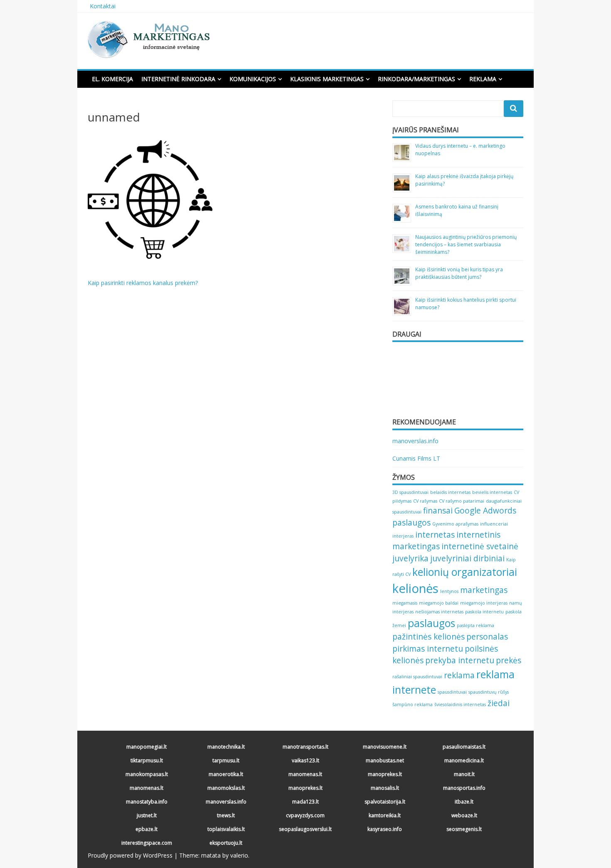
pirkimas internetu (427, 648)
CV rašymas (425, 501)
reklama (459, 675)
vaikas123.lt (305, 760)
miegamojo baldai (438, 603)
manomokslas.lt (226, 787)
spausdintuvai (452, 692)
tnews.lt (226, 815)
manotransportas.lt (305, 746)
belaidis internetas (450, 492)
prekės (508, 660)
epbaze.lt (147, 829)
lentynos (449, 591)
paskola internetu (484, 612)
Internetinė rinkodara (178, 79)
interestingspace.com (146, 842)
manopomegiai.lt (146, 746)
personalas (487, 636)
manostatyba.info (147, 801)
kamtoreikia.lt (385, 815)
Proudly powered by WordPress (130, 855)
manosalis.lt (385, 787)
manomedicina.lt (464, 760)
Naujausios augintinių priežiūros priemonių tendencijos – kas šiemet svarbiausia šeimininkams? (466, 244)
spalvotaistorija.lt (385, 801)
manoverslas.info (415, 441)
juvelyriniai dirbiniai (467, 558)
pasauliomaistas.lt (464, 746)
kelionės (415, 588)
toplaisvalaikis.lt (226, 829)
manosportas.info (464, 787)
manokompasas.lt (147, 774)
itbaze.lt (464, 801)
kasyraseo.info (384, 829)
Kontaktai (103, 6)
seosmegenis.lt (464, 829)
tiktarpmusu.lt (147, 760)
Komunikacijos (252, 79)
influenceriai (494, 524)
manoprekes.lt (385, 774)
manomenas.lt (305, 774)
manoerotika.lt (226, 774)
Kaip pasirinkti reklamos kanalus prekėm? (143, 283)
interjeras (403, 536)
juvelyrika (410, 558)
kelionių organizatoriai (464, 572)
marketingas (484, 590)
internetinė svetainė (479, 546)
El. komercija (112, 79)
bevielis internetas (492, 492)
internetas (435, 534)
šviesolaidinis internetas (460, 704)
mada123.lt (305, 801)
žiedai (499, 703)
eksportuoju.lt (225, 842)
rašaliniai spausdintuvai (417, 677)
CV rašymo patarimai (461, 501)
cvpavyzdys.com (305, 815)
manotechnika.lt (226, 746)
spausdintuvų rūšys (488, 692)
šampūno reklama (412, 704)
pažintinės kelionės (428, 636)
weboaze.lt (464, 815)
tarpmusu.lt (225, 760)
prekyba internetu (459, 660)
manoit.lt (464, 774)
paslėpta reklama (475, 625)
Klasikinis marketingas (327, 79)
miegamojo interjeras (484, 603)
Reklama (482, 79)
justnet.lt (147, 815)
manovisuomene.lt (385, 746)
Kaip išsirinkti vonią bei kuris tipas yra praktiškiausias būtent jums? (459, 273)
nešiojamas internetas (439, 612)
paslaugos (431, 623)
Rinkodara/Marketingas (416, 79)
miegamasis (404, 603)
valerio (239, 855)
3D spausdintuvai (410, 492)
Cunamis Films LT (416, 458)
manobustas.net (385, 760)
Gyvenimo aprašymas (455, 524)
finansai (438, 510)
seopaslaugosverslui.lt (305, 829)
